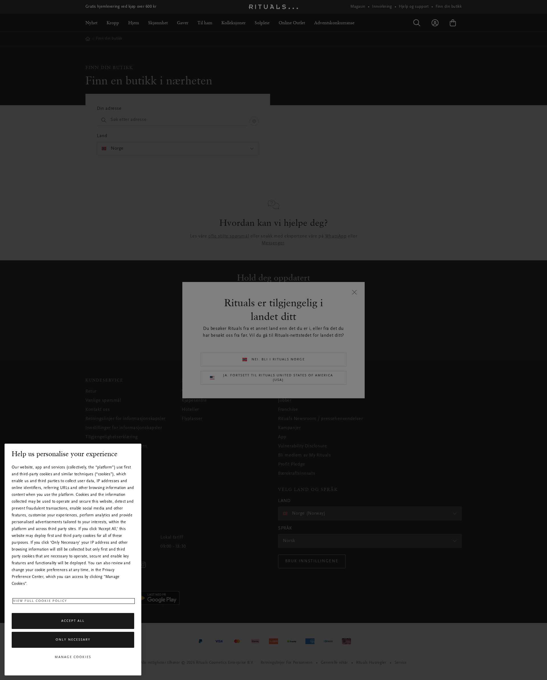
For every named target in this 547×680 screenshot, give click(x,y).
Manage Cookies (73, 657)
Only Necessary (73, 640)
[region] (73, 559)
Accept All (73, 621)
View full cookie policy (40, 601)
